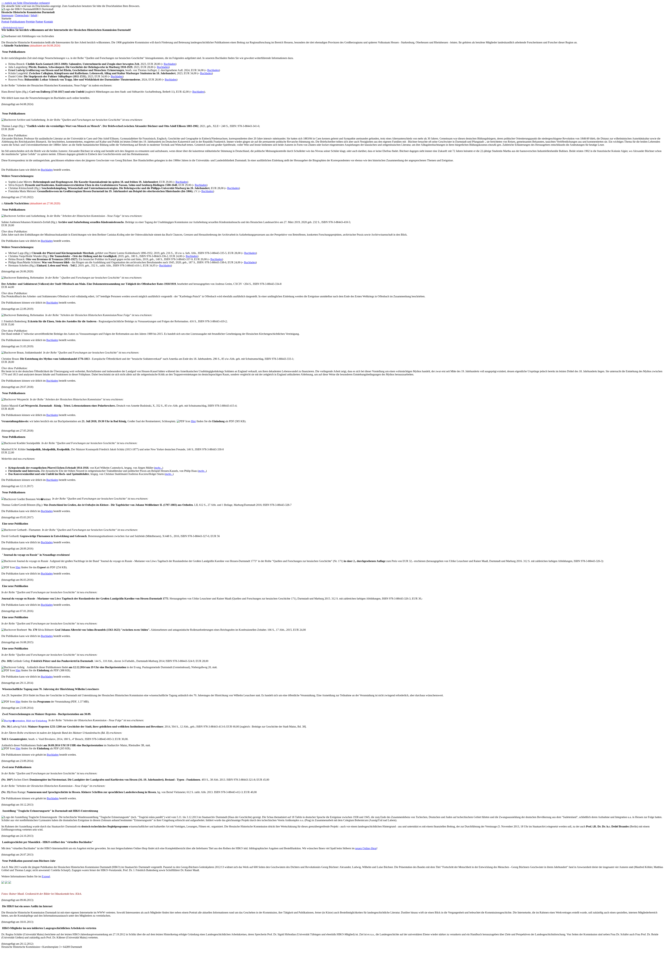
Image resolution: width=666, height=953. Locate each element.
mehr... (158, 467)
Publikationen (17, 21)
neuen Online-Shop (366, 848)
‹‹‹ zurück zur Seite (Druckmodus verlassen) (25, 2)
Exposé (46, 876)
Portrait (5, 21)
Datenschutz (22, 15)
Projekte (30, 21)
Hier (193, 421)
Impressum (7, 15)
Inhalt (34, 15)
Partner (39, 21)
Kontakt (48, 21)
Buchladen (170, 63)
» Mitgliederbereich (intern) (12, 27)
